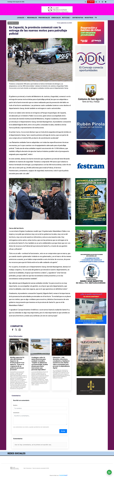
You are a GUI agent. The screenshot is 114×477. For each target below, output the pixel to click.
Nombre (15, 405)
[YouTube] (105, 1)
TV (96, 17)
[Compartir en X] (16, 329)
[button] (85, 1)
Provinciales (44, 17)
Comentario (16, 412)
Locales (21, 17)
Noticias (66, 17)
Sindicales (56, 17)
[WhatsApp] (96, 1)
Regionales (32, 17)
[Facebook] (99, 1)
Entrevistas (77, 17)
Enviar (63, 431)
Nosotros (89, 17)
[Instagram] (102, 1)
